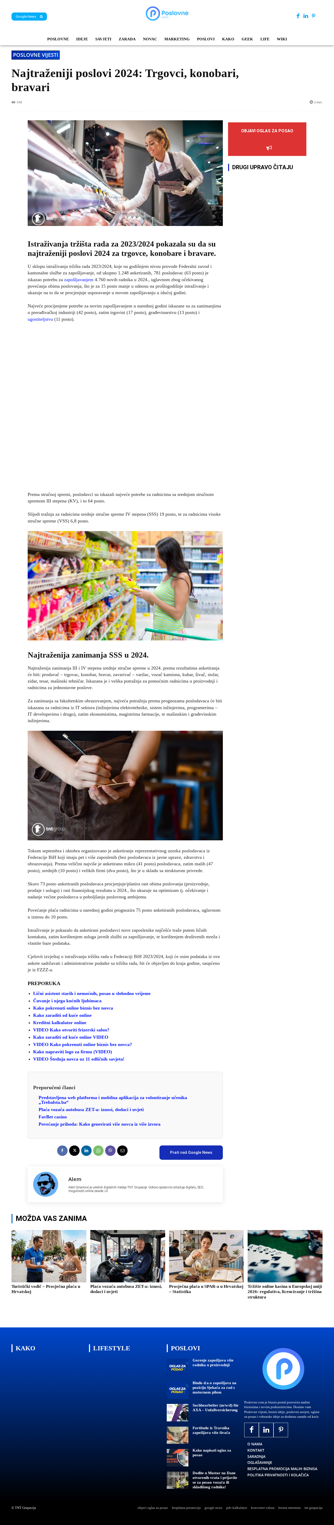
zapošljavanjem (78, 279)
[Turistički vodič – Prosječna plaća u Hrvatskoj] (48, 1256)
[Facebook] (298, 16)
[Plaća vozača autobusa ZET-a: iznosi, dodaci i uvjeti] (127, 1256)
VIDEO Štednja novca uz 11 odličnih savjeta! (78, 1059)
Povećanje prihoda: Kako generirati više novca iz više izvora (99, 1124)
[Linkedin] (305, 16)
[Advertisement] (125, 407)
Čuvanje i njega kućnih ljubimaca (67, 1000)
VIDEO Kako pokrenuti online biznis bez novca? (82, 1044)
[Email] (122, 1150)
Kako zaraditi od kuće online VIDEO (70, 1037)
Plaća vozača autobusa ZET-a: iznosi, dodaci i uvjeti (91, 1109)
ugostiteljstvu (41, 319)
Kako (25, 1348)
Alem (74, 1179)
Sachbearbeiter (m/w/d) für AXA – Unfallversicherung (216, 1407)
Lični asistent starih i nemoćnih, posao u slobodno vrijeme (92, 993)
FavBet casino (53, 1116)
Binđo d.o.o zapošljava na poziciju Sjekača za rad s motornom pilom (214, 1387)
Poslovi (185, 1348)
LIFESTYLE (111, 1348)
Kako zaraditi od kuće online (62, 1015)
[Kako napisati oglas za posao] (177, 1457)
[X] (74, 1150)
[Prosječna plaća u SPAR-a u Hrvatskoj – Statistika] (206, 1256)
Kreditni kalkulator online (59, 1022)
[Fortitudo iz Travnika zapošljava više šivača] (177, 1435)
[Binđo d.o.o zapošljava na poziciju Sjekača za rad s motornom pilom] (177, 1390)
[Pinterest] (313, 16)
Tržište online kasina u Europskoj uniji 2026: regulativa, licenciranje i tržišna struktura (285, 1292)
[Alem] (48, 1184)
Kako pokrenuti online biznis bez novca (73, 1008)
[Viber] (110, 1150)
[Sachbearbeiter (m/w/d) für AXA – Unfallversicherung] (177, 1412)
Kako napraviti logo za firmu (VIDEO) (72, 1051)
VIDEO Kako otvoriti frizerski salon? (71, 1029)
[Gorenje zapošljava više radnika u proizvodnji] (177, 1367)
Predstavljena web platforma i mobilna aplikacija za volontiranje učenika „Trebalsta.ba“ (113, 1100)
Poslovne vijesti (35, 54)
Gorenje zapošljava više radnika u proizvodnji (213, 1362)
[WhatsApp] (98, 1150)
